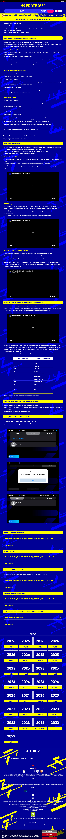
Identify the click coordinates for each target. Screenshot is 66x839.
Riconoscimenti (32, 822)
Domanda (22, 825)
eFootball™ (33, 5)
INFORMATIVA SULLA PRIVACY (31, 825)
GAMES (16, 825)
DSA (40, 825)
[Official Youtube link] (34, 751)
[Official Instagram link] (39, 751)
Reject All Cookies (49, 834)
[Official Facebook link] (30, 751)
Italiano (62, 1)
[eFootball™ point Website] (58, 11)
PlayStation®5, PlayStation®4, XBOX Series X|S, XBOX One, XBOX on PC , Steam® (29, 538)
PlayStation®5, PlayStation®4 (14, 617)
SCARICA (50, 11)
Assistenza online (43, 11)
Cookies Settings (46, 824)
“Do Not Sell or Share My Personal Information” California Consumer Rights (18, 758)
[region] (33, 834)
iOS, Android (9, 545)
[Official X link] (27, 751)
